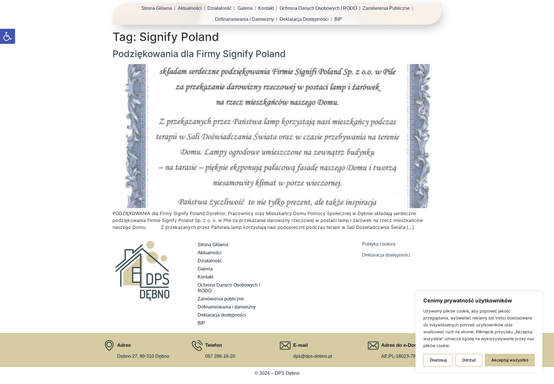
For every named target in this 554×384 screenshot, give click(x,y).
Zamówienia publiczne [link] (386, 8)
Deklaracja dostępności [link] (304, 19)
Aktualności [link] (190, 8)
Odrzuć (469, 359)
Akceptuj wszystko (509, 359)
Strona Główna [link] (156, 8)
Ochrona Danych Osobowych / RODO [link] (318, 8)
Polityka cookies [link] (379, 244)
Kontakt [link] (266, 8)
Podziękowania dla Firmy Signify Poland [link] (199, 53)
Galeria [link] (244, 8)
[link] (7, 36)
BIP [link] (338, 19)
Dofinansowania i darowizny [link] (244, 19)
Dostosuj (438, 359)
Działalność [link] (219, 8)
